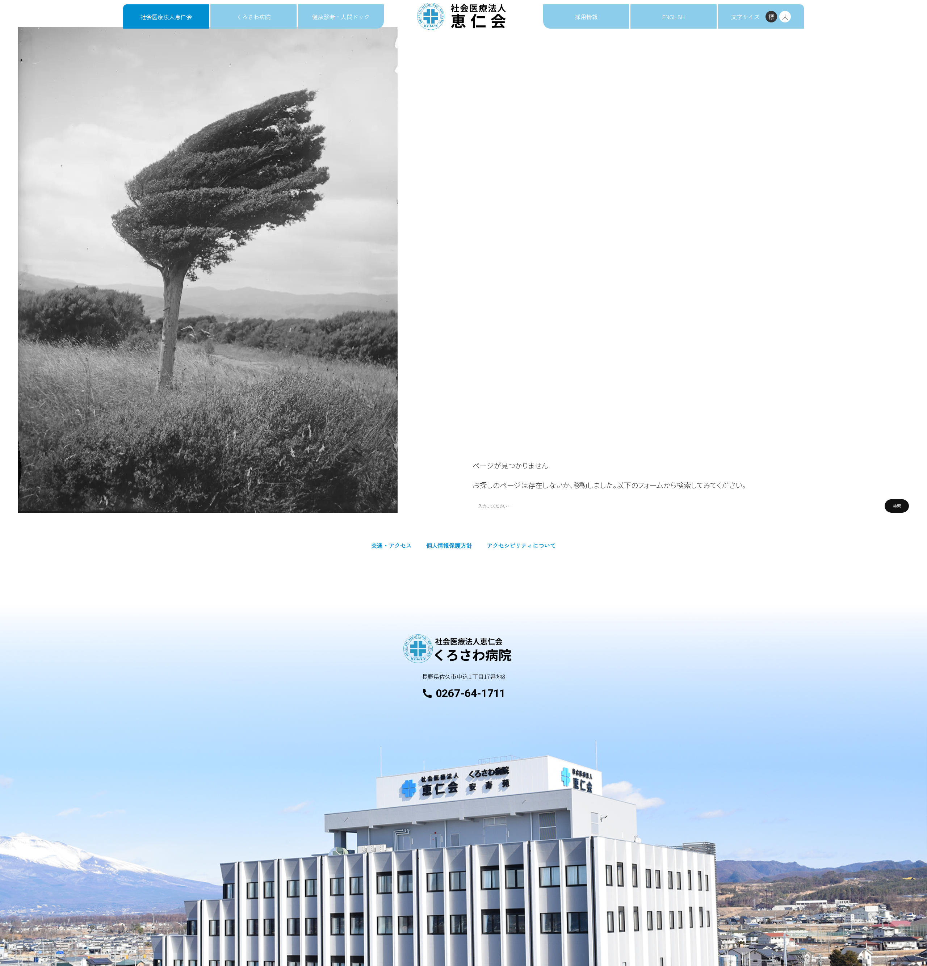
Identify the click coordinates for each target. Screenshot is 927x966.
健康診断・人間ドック (341, 16)
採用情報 (586, 16)
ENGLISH (673, 16)
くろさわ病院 (253, 16)
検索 (897, 506)
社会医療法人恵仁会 (166, 16)
